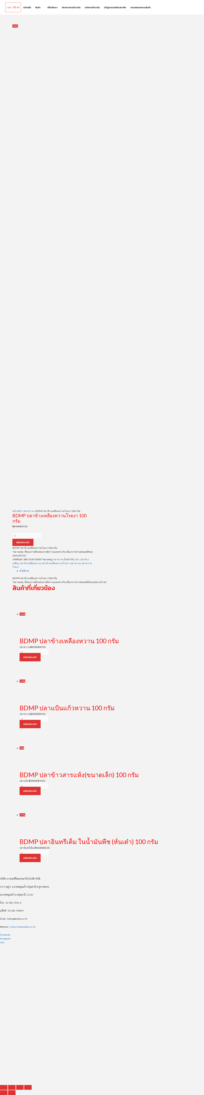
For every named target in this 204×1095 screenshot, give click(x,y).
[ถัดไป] (12, 1092)
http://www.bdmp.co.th (22, 926)
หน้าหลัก (17, 511)
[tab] (106, 571)
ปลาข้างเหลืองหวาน (30, 563)
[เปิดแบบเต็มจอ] (20, 1087)
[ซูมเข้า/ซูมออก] (28, 1087)
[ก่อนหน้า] (3, 1092)
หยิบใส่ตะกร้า (23, 542)
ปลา (77, 559)
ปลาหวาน (28, 511)
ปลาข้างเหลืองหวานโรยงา (55, 563)
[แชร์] (12, 1087)
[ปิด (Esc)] (3, 1087)
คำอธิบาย (24, 570)
